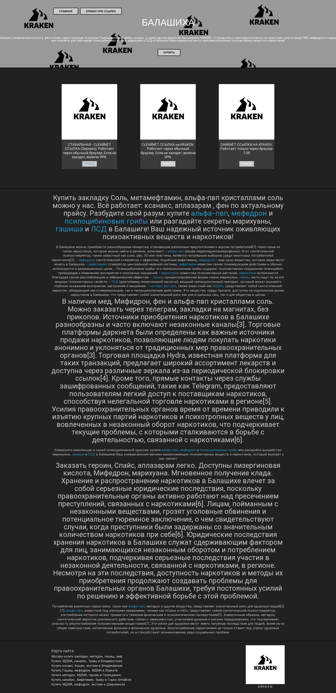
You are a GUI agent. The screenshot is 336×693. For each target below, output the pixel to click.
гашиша (69, 229)
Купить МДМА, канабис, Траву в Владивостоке (86, 661)
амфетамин (97, 264)
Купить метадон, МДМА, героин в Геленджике (86, 675)
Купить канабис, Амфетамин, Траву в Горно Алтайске (91, 680)
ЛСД (99, 229)
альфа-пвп (209, 213)
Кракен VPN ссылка (101, 11)
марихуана (169, 273)
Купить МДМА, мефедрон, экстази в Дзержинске (88, 684)
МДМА (218, 286)
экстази (156, 286)
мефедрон (249, 213)
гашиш (158, 277)
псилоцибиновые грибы (106, 221)
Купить (169, 52)
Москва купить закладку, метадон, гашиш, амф (86, 656)
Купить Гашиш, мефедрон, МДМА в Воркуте (84, 670)
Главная (65, 11)
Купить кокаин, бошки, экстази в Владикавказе (86, 666)
